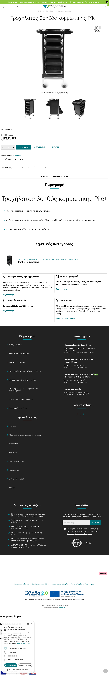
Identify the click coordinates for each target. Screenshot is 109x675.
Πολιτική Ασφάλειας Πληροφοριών (83, 584)
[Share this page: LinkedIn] (34, 167)
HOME (39, 11)
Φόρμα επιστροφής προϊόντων (21, 400)
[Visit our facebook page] (78, 414)
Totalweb (62, 607)
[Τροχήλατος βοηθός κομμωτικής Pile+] (54, 57)
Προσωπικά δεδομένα (21, 584)
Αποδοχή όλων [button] (10, 665)
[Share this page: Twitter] (22, 167)
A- (2, 631)
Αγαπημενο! (40, 147)
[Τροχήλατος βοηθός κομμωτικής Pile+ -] (29, 108)
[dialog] (18, 647)
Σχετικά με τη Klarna (17, 362)
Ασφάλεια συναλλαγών (60, 584)
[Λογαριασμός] (91, 6)
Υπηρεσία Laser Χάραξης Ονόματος (22, 380)
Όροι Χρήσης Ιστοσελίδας (40, 584)
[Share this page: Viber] (39, 167)
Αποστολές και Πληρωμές (19, 354)
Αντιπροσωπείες (15, 345)
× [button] (31, 624)
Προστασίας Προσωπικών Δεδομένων (79, 534)
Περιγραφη (44, 176)
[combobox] (28, 624)
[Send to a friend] (45, 167)
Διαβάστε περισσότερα (23, 643)
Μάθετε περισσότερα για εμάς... (32, 516)
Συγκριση (55, 147)
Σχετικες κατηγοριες (60, 176)
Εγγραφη (95, 523)
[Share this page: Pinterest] (28, 167)
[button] (18, 670)
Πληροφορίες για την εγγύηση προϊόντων (25, 371)
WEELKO (18, 156)
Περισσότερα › (9, 295)
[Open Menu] (3, 6)
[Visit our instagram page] (81, 414)
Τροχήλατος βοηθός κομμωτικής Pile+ (59, 11)
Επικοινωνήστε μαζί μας (18, 408)
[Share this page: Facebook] (16, 167)
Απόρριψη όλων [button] (25, 665)
